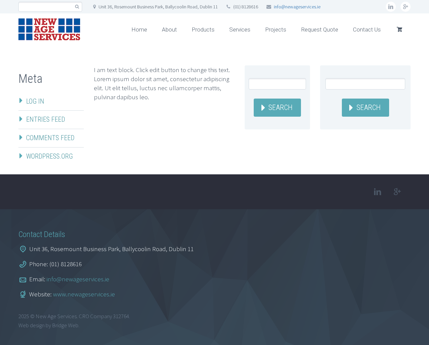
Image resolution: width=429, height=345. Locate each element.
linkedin (391, 7)
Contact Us (367, 29)
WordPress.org (49, 156)
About (169, 29)
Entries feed (45, 119)
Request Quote (319, 29)
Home (139, 29)
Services (239, 29)
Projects (275, 29)
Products (203, 29)
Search (280, 107)
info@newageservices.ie (297, 7)
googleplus (406, 7)
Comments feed (50, 138)
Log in (35, 101)
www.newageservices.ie (84, 294)
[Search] (77, 7)
